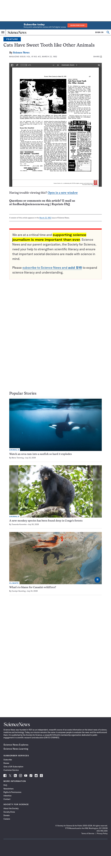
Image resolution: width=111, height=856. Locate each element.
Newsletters (8, 788)
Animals (14, 450)
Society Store (9, 812)
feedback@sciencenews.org (31, 204)
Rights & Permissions (12, 792)
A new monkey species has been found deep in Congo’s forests (46, 521)
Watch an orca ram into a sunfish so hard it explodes (40, 454)
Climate (14, 583)
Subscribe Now (77, 25)
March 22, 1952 (45, 218)
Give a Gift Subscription (13, 766)
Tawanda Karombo (19, 524)
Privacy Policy (102, 833)
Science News (21, 53)
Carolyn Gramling (19, 591)
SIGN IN (99, 32)
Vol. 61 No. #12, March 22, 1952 (42, 56)
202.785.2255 (102, 831)
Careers (6, 819)
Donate (6, 815)
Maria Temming (18, 458)
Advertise (7, 795)
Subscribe (7, 759)
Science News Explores (15, 744)
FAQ (5, 785)
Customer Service (11, 770)
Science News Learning (15, 748)
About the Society (10, 808)
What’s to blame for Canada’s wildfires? (32, 587)
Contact (6, 799)
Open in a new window (63, 192)
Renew (6, 763)
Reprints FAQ (61, 204)
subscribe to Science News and (52, 268)
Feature (12, 39)
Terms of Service (87, 833)
